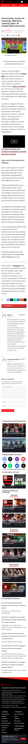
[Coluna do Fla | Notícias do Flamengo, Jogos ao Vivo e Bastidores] (6, 1)
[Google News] (17, 467)
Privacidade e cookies (7, 736)
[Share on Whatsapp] (10, 35)
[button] (23, 739)
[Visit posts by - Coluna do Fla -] (3, 31)
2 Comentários (8, 32)
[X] (10, 460)
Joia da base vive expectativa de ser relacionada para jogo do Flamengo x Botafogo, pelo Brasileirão (13, 556)
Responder (22, 314)
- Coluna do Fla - (9, 30)
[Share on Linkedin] (13, 35)
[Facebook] (4, 460)
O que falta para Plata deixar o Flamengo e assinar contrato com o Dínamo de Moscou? (13, 507)
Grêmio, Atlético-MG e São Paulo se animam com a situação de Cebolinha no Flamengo (13, 522)
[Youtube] (23, 460)
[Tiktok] (4, 467)
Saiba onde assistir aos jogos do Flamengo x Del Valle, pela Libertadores (12, 576)
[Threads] (23, 467)
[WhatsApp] (10, 467)
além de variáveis (19, 86)
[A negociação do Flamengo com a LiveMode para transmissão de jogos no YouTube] (14, 481)
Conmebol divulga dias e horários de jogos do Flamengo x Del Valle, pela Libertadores (13, 591)
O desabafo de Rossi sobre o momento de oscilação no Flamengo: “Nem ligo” (13, 665)
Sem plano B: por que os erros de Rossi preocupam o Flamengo (13, 648)
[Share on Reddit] (16, 35)
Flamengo (16, 266)
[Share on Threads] (18, 35)
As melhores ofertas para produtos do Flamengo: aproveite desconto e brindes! (13, 151)
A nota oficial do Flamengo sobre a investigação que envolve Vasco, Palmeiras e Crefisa (12, 446)
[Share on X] (7, 35)
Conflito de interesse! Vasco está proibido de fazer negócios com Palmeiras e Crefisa (12, 541)
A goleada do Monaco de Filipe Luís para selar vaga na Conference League (14, 432)
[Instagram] (17, 460)
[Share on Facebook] (5, 35)
